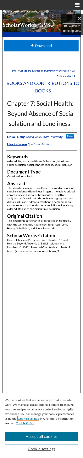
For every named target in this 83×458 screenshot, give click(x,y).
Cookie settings (28, 418)
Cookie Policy (25, 423)
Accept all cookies (42, 436)
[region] (41, 425)
